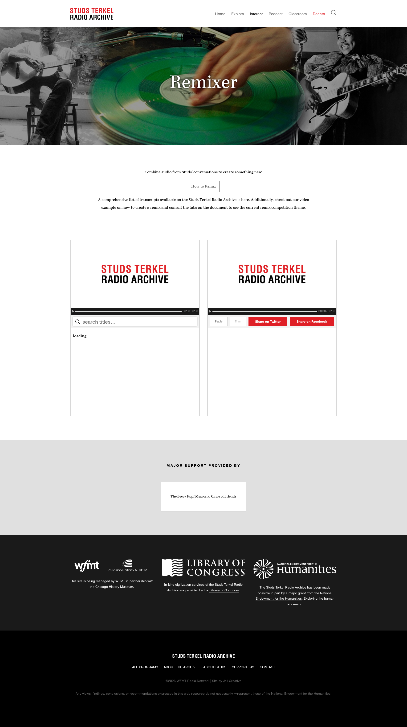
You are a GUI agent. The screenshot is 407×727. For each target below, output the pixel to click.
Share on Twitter (268, 321)
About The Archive (181, 667)
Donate (319, 13)
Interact (256, 13)
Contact (267, 667)
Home (220, 13)
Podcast (276, 13)
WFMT (120, 581)
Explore (237, 13)
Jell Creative (232, 681)
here (245, 200)
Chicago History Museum (114, 587)
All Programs (145, 667)
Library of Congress (224, 590)
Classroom (298, 13)
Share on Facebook (312, 321)
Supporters (243, 667)
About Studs (214, 667)
